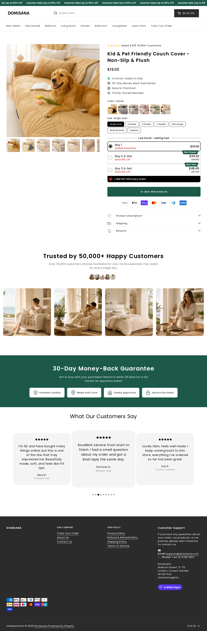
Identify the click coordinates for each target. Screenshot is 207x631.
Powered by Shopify (61, 626)
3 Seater (146, 124)
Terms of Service (118, 546)
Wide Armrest (117, 130)
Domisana (40, 626)
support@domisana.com (182, 553)
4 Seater (161, 124)
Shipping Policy (117, 541)
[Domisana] (18, 13)
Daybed (134, 130)
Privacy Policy (116, 533)
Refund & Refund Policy (122, 537)
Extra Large (177, 124)
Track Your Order (68, 533)
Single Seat (115, 124)
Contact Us (64, 541)
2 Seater (132, 124)
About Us (63, 537)
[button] (154, 146)
